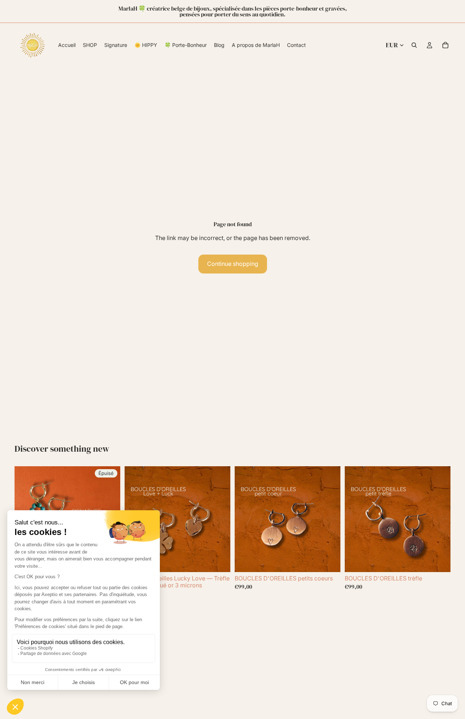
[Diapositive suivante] (219, 519)
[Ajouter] (219, 560)
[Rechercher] (414, 45)
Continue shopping (232, 263)
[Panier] (445, 45)
